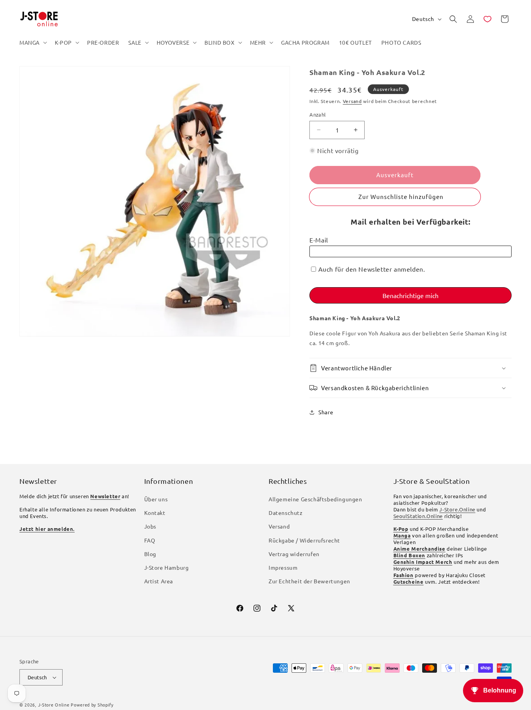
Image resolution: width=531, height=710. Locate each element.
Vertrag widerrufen (294, 553)
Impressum (283, 567)
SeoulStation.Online (418, 516)
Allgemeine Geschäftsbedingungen (315, 498)
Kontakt (155, 512)
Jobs (150, 526)
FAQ (149, 540)
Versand (352, 101)
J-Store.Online (457, 509)
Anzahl (317, 114)
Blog (150, 553)
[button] (32, 42)
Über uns (156, 498)
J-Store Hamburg (166, 567)
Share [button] (325, 411)
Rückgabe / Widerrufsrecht (304, 540)
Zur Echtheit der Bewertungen (309, 580)
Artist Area (158, 580)
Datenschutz (286, 512)
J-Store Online (54, 704)
